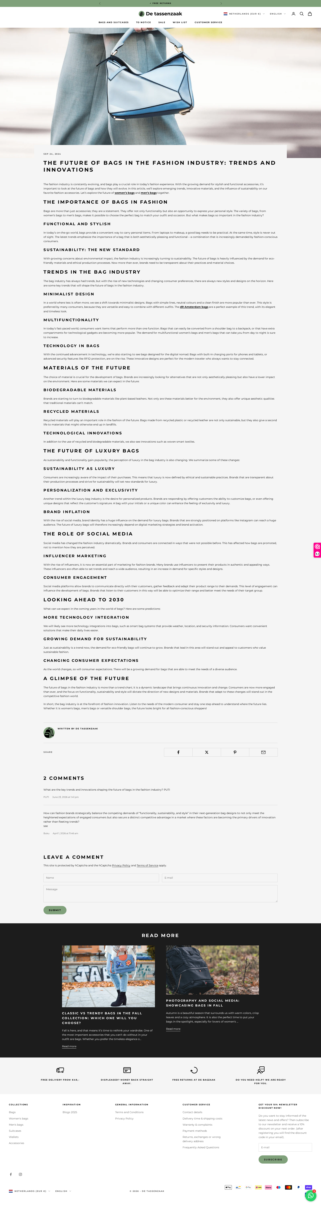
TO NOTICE (143, 22)
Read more (69, 1046)
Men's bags (16, 1124)
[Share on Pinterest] (235, 752)
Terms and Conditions (129, 1112)
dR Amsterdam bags (194, 307)
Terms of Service (147, 865)
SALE (161, 22)
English (276, 13)
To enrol (279, 1189)
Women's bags (18, 1118)
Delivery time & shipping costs (202, 1118)
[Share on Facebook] (178, 752)
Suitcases (15, 1130)
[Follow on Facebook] (11, 1174)
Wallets (14, 1137)
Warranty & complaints (197, 1124)
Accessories (16, 1143)
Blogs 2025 (70, 1112)
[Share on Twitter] (207, 752)
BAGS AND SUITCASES (114, 22)
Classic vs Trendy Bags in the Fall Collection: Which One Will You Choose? (102, 1018)
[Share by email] (263, 752)
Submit (55, 910)
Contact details (192, 1112)
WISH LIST (180, 22)
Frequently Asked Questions (201, 1147)
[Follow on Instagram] (20, 1174)
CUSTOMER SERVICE (208, 22)
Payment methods (195, 1130)
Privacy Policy (121, 865)
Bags (12, 1112)
